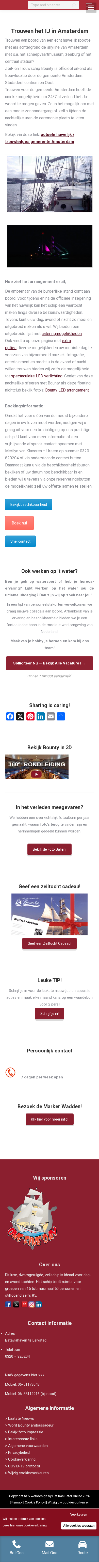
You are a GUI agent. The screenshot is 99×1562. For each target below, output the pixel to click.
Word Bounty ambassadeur (31, 1425)
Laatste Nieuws (21, 1418)
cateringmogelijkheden (62, 333)
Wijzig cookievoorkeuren (28, 1473)
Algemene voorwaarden (28, 1445)
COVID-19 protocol (24, 1466)
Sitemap (16, 1502)
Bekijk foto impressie (25, 1432)
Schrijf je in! (49, 1014)
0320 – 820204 (17, 1356)
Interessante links (23, 1439)
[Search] (74, 5)
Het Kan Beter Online (67, 1496)
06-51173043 (29, 1384)
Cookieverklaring (22, 1459)
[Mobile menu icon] (89, 5)
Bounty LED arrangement (67, 390)
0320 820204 (33, 1070)
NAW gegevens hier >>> (24, 1375)
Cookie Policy (35, 1502)
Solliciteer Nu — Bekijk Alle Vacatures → (49, 663)
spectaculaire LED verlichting (36, 376)
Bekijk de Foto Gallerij (49, 849)
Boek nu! (19, 523)
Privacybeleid (19, 1452)
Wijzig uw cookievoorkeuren (68, 1502)
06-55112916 (29, 1393)
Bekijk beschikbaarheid (28, 505)
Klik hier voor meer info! (49, 1119)
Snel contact (20, 541)
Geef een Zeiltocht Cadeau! (49, 943)
